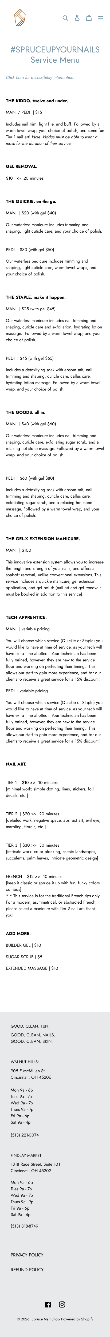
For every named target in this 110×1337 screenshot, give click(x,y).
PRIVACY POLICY (27, 1255)
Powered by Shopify (77, 1319)
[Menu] (101, 17)
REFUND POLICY (27, 1269)
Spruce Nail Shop (46, 1319)
